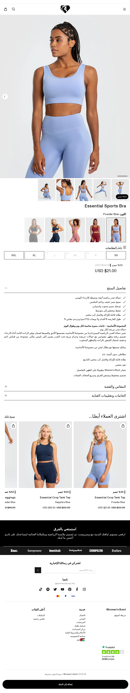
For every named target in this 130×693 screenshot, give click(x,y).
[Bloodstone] (95, 230)
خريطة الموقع (120, 615)
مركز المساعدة (78, 629)
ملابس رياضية (39, 619)
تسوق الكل (9, 416)
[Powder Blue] (116, 230)
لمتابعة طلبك (79, 625)
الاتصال (82, 615)
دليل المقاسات (113, 248)
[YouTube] (62, 589)
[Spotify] (48, 589)
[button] (5, 96)
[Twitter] (55, 589)
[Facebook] (77, 589)
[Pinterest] (69, 589)
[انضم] (38, 570)
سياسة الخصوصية (77, 636)
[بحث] (13, 9)
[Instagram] (84, 589)
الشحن (82, 619)
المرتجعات (80, 622)
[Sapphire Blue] (55, 230)
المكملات (41, 615)
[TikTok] (40, 589)
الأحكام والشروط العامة (75, 632)
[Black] (34, 230)
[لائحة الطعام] (124, 9)
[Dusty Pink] (75, 230)
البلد (78, 640)
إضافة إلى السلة (65, 684)
